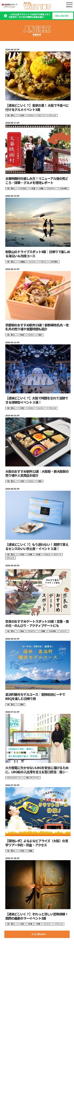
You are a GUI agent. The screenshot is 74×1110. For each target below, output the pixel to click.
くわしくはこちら (61, 15)
